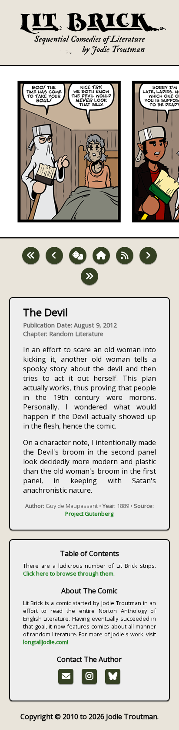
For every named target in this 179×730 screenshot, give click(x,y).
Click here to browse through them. (69, 573)
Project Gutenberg (89, 513)
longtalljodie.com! (45, 642)
